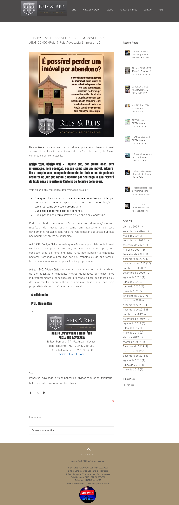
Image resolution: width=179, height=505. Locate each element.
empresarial (55, 383)
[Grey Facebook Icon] (124, 385)
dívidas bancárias (65, 378)
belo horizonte (37, 383)
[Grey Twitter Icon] (128, 385)
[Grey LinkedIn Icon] (132, 385)
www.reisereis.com (75, 483)
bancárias (70, 383)
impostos (34, 378)
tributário (106, 378)
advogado (47, 378)
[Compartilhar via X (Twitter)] (37, 392)
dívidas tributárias (88, 378)
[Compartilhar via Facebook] (30, 392)
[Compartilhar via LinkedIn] (44, 392)
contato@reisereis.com (98, 483)
